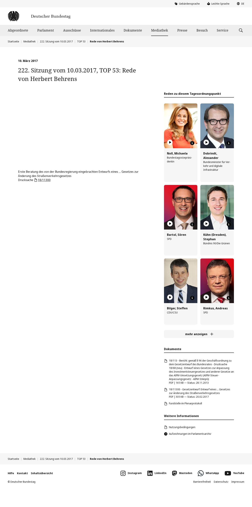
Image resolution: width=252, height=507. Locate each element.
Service (222, 30)
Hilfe (11, 473)
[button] (239, 3)
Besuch (202, 30)
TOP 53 (81, 41)
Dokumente (133, 30)
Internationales (102, 30)
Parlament (45, 30)
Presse (182, 30)
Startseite (13, 41)
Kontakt (22, 473)
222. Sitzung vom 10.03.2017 (56, 41)
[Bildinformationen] (192, 143)
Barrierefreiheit (202, 481)
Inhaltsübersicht (42, 473)
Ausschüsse (72, 30)
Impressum (237, 481)
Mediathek (159, 30)
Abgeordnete (18, 30)
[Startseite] (39, 16)
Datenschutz (221, 481)
